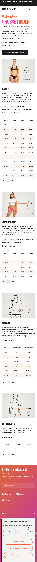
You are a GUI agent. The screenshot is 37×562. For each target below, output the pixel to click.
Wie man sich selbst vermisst (15, 52)
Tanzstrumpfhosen (9, 246)
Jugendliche (13, 42)
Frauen (4, 42)
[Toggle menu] (33, 8)
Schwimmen (14, 106)
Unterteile (17, 109)
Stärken (5, 106)
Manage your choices (18, 555)
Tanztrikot (17, 243)
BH (22, 106)
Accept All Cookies (19, 541)
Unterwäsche (28, 109)
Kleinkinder (6, 45)
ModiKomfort (7, 109)
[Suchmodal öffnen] (25, 8)
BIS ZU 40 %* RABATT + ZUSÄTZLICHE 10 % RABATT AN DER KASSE (18, 3)
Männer (23, 42)
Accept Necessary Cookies (18, 548)
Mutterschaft (7, 113)
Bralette (17, 113)
